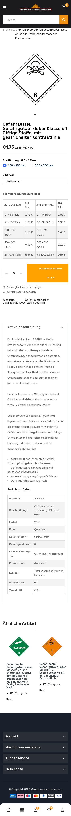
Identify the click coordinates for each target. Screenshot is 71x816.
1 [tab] (35, 114)
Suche (63, 19)
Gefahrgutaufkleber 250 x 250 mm (24, 302)
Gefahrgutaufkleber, (37, 300)
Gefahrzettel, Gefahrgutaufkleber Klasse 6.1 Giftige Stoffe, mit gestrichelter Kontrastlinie (35, 131)
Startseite (9, 29)
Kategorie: (9, 300)
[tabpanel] (35, 78)
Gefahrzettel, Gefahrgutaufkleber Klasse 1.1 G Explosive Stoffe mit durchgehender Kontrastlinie (52, 671)
